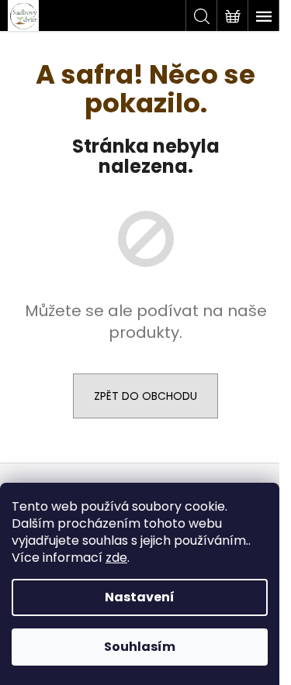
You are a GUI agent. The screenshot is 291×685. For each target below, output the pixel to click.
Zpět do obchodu (145, 396)
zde (116, 557)
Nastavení (140, 597)
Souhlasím (139, 647)
